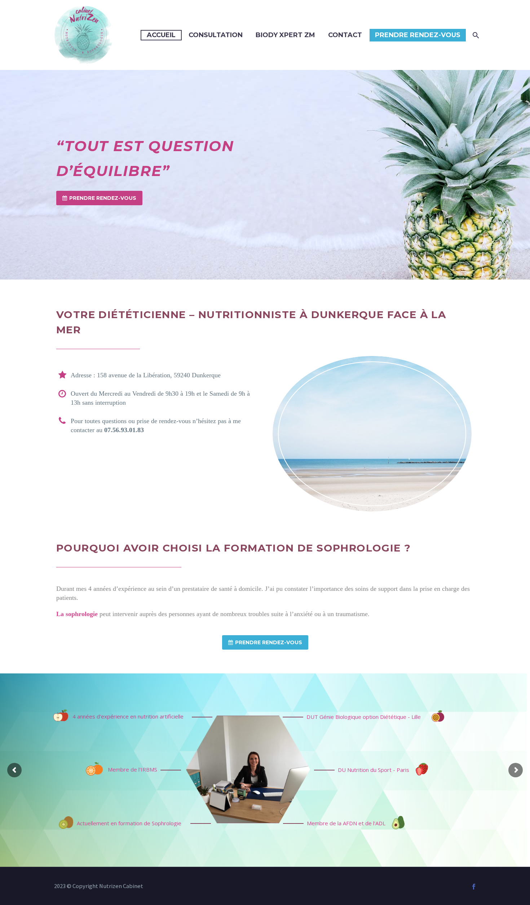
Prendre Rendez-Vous (417, 35)
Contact (345, 35)
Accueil (161, 35)
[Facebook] (474, 886)
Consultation (216, 35)
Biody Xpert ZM (285, 35)
